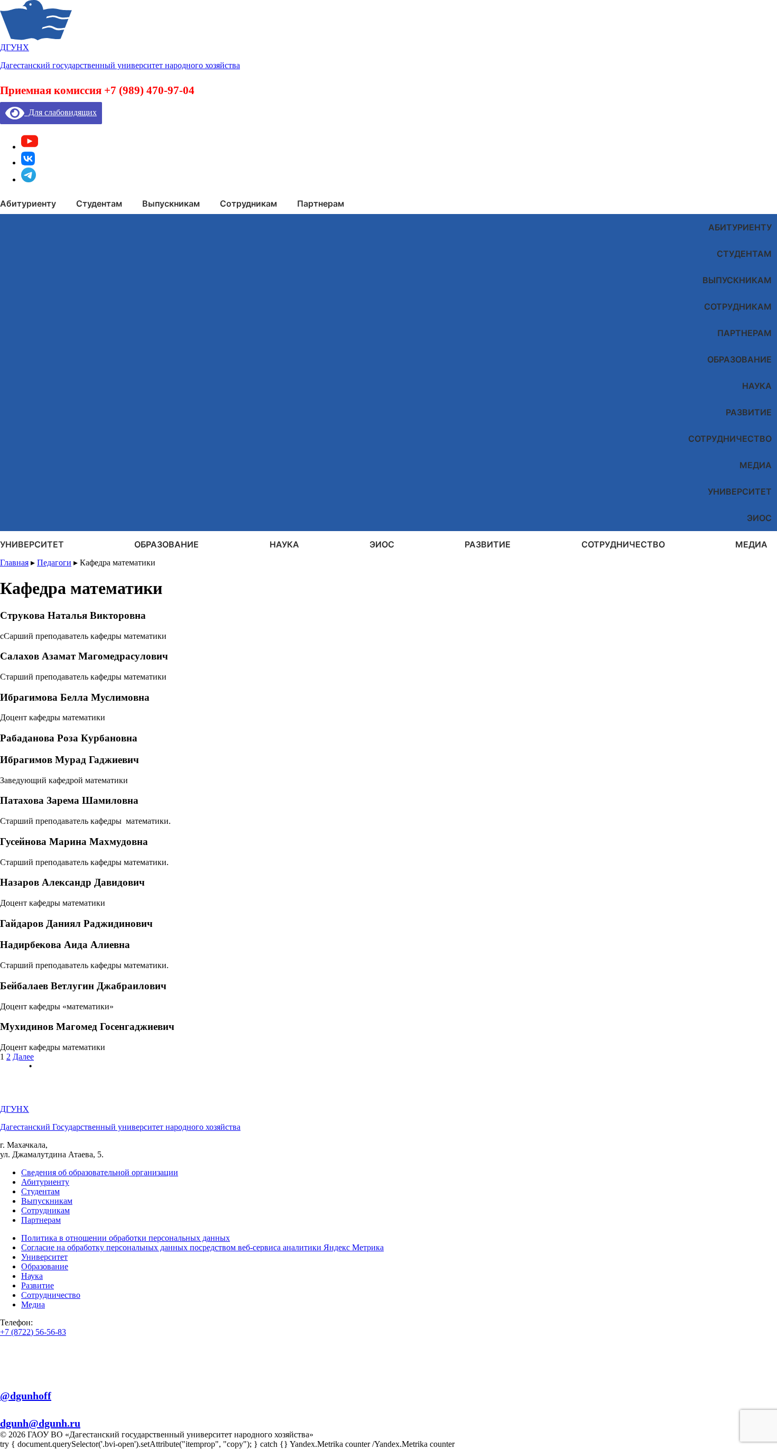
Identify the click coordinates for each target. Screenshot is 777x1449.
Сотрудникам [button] (248, 203)
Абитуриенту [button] (28, 203)
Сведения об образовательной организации (99, 1172)
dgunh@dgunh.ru (40, 1423)
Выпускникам (737, 280)
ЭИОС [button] (381, 544)
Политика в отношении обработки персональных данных (125, 1237)
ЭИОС (759, 518)
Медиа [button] (751, 544)
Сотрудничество (730, 438)
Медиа (755, 465)
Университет (740, 491)
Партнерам (744, 333)
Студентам (744, 253)
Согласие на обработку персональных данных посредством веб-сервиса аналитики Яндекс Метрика (202, 1247)
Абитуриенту (740, 227)
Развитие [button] (488, 544)
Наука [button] (284, 544)
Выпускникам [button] (171, 203)
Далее (23, 1056)
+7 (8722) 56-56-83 (33, 1331)
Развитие (749, 412)
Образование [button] (166, 544)
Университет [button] (32, 544)
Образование (739, 359)
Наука (757, 385)
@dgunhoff (25, 1395)
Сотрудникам (738, 306)
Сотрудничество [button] (623, 544)
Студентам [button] (99, 203)
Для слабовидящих (60, 112)
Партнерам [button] (320, 203)
